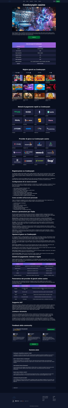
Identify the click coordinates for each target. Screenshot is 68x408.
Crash (39, 72)
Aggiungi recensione (51, 329)
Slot (50, 72)
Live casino (28, 72)
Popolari (17, 72)
